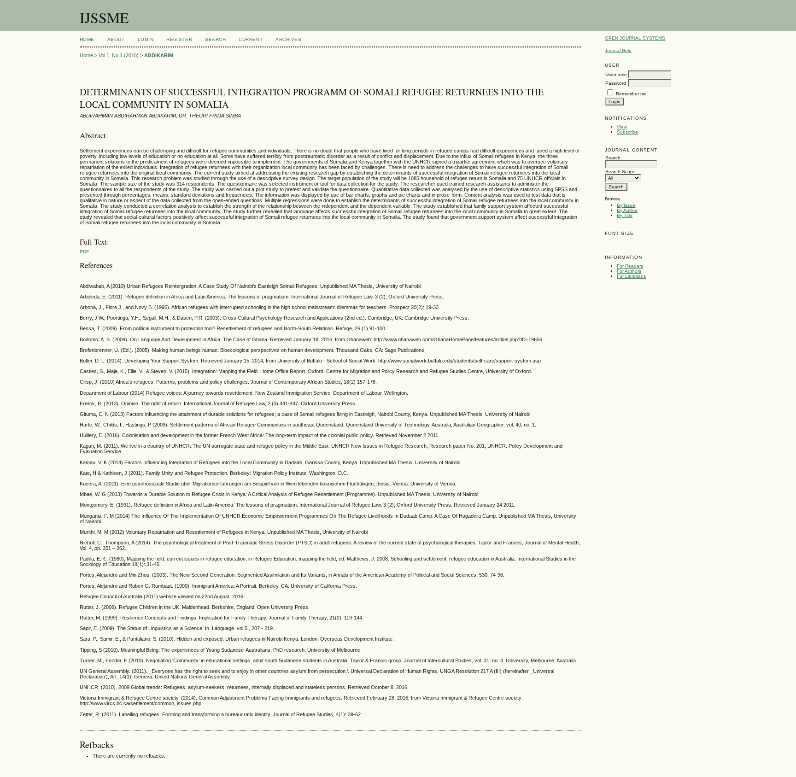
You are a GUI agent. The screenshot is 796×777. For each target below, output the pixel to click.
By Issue (626, 205)
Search (215, 39)
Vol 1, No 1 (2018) (119, 55)
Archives (288, 39)
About (116, 39)
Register (179, 39)
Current (251, 39)
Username (616, 74)
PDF (84, 251)
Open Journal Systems (635, 38)
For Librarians (631, 276)
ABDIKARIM (158, 55)
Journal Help (618, 50)
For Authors (629, 271)
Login (146, 39)
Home (87, 39)
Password (615, 83)
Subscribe (627, 131)
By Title (624, 215)
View (622, 126)
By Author (627, 210)
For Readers (630, 266)
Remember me (631, 93)
